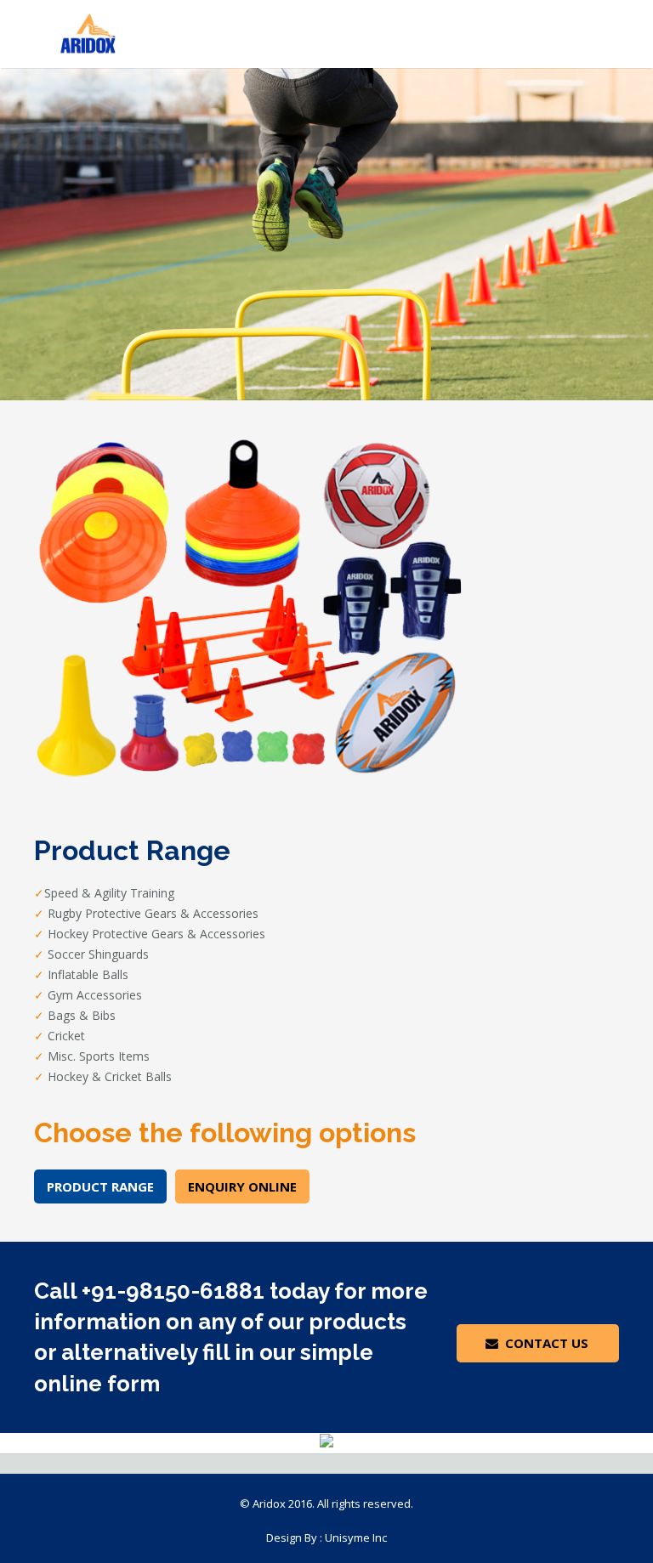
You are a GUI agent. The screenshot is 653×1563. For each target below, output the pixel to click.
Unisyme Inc (356, 1537)
